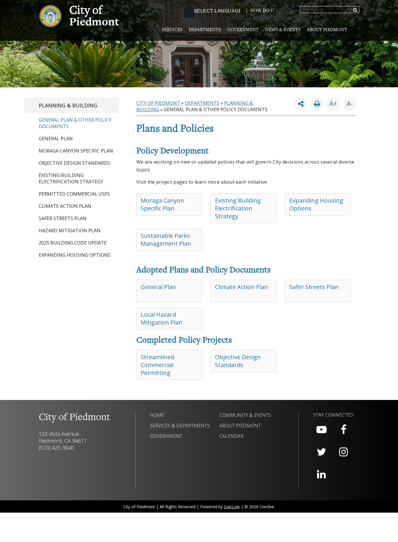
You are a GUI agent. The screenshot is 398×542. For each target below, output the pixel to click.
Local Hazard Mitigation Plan (161, 318)
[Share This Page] (300, 104)
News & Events (282, 30)
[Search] (355, 10)
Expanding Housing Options (74, 255)
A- (348, 103)
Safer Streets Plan (63, 218)
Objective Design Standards (74, 163)
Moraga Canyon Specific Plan (76, 151)
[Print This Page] (317, 104)
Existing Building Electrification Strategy (71, 178)
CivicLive (232, 506)
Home (157, 415)
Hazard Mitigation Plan (70, 230)
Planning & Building (68, 105)
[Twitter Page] (321, 452)
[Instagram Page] (343, 452)
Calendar (231, 436)
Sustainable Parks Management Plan (166, 239)
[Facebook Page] (343, 429)
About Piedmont (327, 30)
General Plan (56, 138)
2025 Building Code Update (73, 243)
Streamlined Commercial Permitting (157, 365)
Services (172, 30)
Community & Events (245, 415)
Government (243, 30)
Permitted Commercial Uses (74, 194)
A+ (333, 103)
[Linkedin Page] (321, 474)
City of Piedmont (158, 103)
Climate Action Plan (65, 206)
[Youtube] (321, 429)
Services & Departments (180, 425)
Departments (205, 30)
